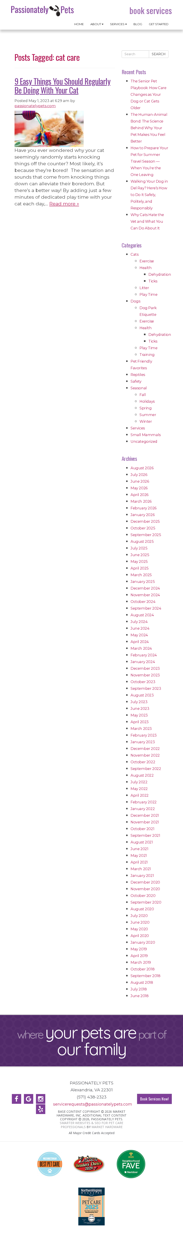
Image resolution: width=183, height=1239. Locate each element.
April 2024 (140, 641)
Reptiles (138, 374)
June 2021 (139, 849)
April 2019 (139, 955)
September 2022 (146, 768)
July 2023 (139, 702)
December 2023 (145, 668)
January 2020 (143, 942)
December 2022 (145, 748)
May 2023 (139, 715)
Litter (144, 288)
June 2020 (140, 922)
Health (145, 267)
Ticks (152, 281)
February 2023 (144, 735)
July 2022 (139, 782)
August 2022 (142, 775)
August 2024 (142, 615)
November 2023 (145, 675)
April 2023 (140, 722)
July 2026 (139, 474)
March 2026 (141, 501)
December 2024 (145, 588)
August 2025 (142, 541)
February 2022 (144, 802)
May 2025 (139, 561)
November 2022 (145, 755)
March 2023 (141, 728)
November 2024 (145, 595)
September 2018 (145, 976)
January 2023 (143, 742)
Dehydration (159, 274)
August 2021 (142, 842)
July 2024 (139, 621)
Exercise (146, 261)
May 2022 (139, 788)
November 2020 (145, 889)
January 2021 (142, 875)
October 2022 (143, 762)
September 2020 (146, 902)
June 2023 (140, 708)
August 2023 (142, 695)
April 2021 (139, 862)
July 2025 (139, 548)
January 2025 (143, 581)
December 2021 (145, 815)
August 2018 (142, 982)
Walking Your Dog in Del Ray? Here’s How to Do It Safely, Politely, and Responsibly (149, 194)
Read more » (64, 203)
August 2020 (142, 909)
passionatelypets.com (35, 106)
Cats (134, 254)
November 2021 (145, 822)
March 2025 (141, 575)
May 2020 (139, 929)
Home (79, 24)
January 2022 (143, 808)
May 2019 (139, 949)
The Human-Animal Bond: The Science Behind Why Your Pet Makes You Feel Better (149, 127)
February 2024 (144, 655)
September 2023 (146, 688)
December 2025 (145, 521)
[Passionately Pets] (42, 10)
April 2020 (140, 935)
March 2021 (141, 869)
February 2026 (143, 508)
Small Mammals (146, 435)
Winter (145, 421)
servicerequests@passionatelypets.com (92, 1104)
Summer (147, 414)
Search (159, 54)
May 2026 (139, 488)
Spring (145, 408)
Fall (142, 394)
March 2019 (141, 962)
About (96, 24)
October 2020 (143, 895)
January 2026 (142, 514)
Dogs (135, 301)
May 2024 (139, 635)
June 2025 (140, 555)
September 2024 (146, 608)
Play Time (148, 294)
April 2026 (139, 494)
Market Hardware (107, 1127)
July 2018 (139, 989)
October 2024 (143, 601)
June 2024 (140, 628)
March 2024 (141, 648)
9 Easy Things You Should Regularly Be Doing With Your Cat (62, 85)
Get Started (158, 24)
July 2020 (139, 915)
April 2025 (140, 568)
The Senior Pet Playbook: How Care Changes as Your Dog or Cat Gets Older (148, 94)
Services (117, 24)
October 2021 (142, 829)
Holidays (147, 401)
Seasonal (139, 388)
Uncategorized (144, 441)
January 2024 (143, 661)
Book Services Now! (154, 1099)
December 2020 (145, 882)
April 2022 (140, 795)
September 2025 (146, 535)
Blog (137, 24)
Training (147, 354)
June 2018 (139, 996)
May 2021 (139, 855)
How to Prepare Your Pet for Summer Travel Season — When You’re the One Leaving (149, 161)
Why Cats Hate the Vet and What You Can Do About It (147, 221)
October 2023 (143, 682)
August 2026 (142, 468)
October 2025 (143, 528)
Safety (136, 381)
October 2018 (142, 969)
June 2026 (140, 481)
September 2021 (145, 835)
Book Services (150, 10)
